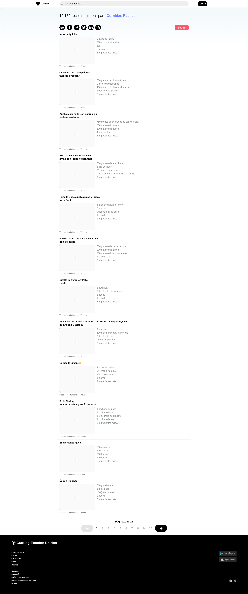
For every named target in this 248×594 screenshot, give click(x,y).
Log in (202, 3)
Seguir (182, 27)
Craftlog (37, 543)
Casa (13, 562)
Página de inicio (17, 552)
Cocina (14, 555)
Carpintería (16, 558)
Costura (14, 565)
